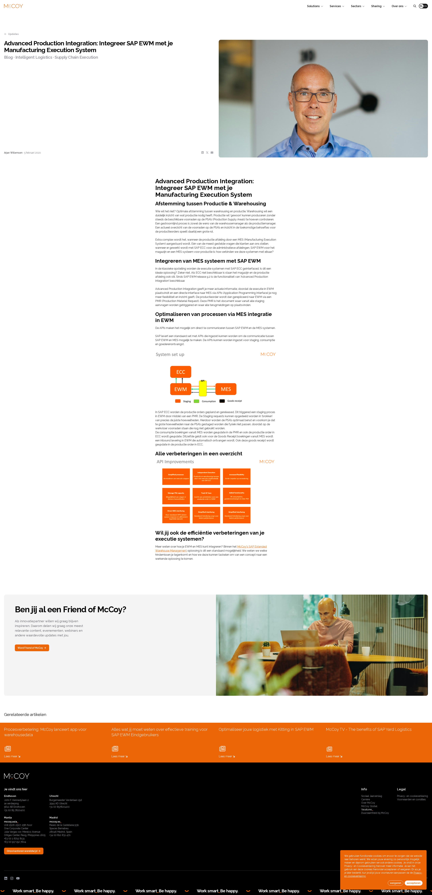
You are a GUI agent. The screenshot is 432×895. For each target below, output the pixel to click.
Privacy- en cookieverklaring (412, 796)
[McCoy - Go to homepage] (13, 6)
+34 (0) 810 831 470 (60, 835)
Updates (13, 34)
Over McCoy (368, 802)
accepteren (413, 883)
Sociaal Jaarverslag (371, 796)
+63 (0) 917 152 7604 (15, 842)
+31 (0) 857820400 (59, 806)
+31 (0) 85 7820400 (14, 810)
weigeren (395, 883)
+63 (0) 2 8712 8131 (14, 838)
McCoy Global (369, 806)
